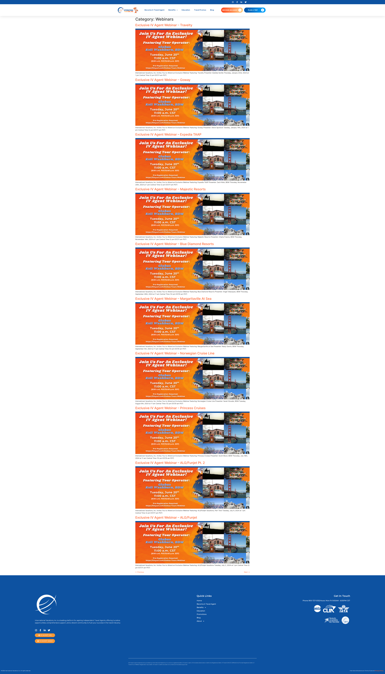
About (199, 621)
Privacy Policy (379, 670)
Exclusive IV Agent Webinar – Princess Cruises (170, 408)
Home (199, 601)
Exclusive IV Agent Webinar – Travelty (163, 25)
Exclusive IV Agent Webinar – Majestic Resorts (170, 189)
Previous (139, 572)
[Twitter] (49, 630)
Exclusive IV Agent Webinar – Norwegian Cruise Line (174, 353)
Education (186, 10)
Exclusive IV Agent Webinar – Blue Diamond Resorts (174, 244)
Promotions (202, 614)
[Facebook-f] (40, 630)
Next (247, 572)
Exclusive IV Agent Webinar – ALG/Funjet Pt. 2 (170, 463)
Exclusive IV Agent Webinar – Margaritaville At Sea (173, 299)
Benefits (172, 10)
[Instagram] (36, 630)
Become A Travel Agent (154, 10)
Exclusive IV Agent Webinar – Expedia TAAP (168, 134)
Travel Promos (200, 10)
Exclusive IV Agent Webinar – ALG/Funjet (166, 517)
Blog (212, 10)
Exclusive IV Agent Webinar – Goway (162, 80)
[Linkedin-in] (45, 630)
